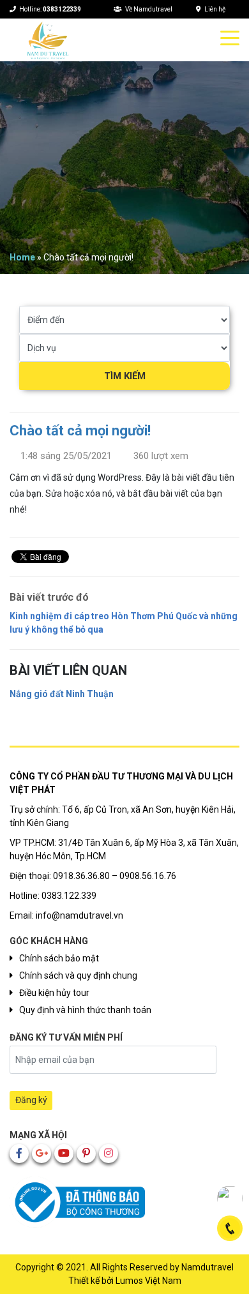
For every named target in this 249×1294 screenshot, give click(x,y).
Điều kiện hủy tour (54, 993)
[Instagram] (108, 1153)
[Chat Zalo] (230, 1198)
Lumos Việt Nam (148, 1280)
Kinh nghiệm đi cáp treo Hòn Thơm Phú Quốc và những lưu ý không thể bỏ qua (124, 623)
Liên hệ (214, 9)
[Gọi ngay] (230, 1228)
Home (22, 257)
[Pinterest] (86, 1153)
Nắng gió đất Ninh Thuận (62, 694)
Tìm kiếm (125, 376)
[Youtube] (63, 1153)
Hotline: (50, 9)
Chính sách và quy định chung (78, 975)
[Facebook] (19, 1153)
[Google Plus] (41, 1153)
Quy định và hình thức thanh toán (85, 1010)
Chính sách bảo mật (59, 958)
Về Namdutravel (148, 9)
